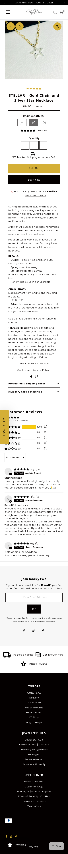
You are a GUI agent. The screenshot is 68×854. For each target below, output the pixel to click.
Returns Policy (41, 370)
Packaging (34, 754)
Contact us (23, 370)
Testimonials (34, 702)
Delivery (34, 697)
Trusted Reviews (37, 663)
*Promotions (34, 806)
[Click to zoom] (57, 26)
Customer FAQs (34, 786)
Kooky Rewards (34, 707)
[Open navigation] (8, 12)
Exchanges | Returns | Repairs (34, 791)
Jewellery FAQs (34, 739)
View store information (35, 196)
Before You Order (34, 781)
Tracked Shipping (23, 654)
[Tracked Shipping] (7, 656)
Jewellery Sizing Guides (34, 749)
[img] (22, 469)
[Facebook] (24, 630)
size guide (24, 318)
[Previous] (11, 26)
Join (34, 608)
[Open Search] (55, 12)
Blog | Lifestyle (34, 722)
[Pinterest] (43, 630)
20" (35, 123)
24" (46, 123)
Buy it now (34, 179)
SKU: (22, 363)
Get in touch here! (53, 654)
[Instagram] (33, 630)
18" (23, 123)
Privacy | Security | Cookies (34, 796)
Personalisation (34, 759)
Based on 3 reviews (16, 420)
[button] (28, 130)
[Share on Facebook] (31, 377)
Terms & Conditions (34, 801)
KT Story (34, 717)
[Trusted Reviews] (23, 665)
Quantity (34, 138)
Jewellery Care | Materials (34, 744)
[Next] (19, 26)
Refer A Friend (34, 712)
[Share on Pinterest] (36, 377)
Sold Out (34, 168)
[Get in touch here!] (38, 656)
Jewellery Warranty (34, 764)
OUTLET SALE (34, 692)
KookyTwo (32, 846)
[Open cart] (61, 12)
